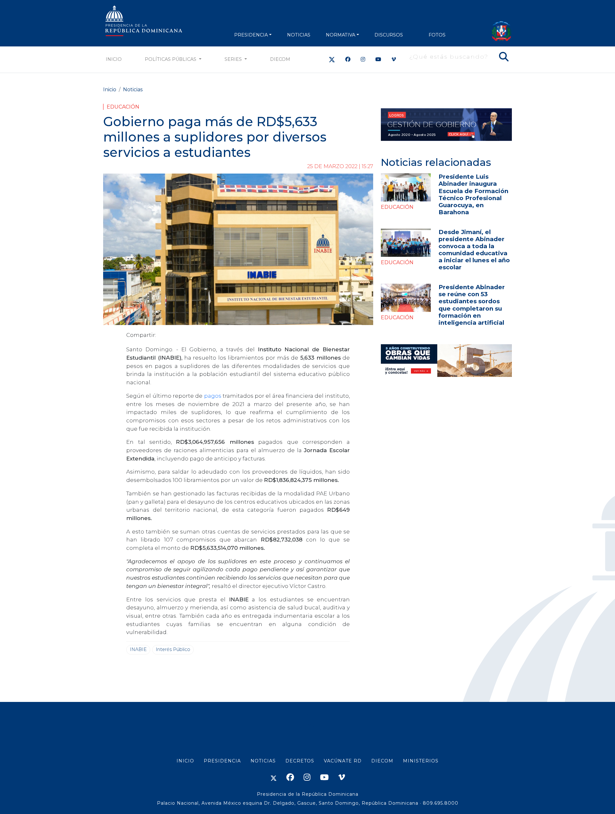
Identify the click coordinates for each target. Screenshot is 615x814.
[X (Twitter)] (332, 59)
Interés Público (173, 649)
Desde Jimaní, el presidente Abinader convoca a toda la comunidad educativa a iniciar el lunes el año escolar (474, 249)
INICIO (185, 761)
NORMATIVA (340, 35)
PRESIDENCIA (251, 35)
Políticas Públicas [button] (171, 59)
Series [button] (234, 59)
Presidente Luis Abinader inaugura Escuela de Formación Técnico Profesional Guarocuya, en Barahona (473, 194)
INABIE (138, 649)
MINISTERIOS (421, 761)
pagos (212, 395)
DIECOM (280, 59)
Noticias (133, 89)
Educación (123, 107)
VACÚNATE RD (343, 761)
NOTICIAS (298, 35)
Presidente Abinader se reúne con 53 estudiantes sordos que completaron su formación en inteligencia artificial (472, 304)
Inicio (114, 59)
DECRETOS (299, 761)
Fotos (437, 35)
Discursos (388, 35)
